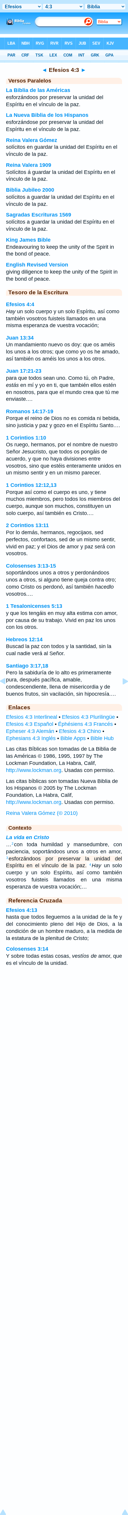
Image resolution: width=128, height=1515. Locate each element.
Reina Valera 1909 (28, 165)
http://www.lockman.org (33, 770)
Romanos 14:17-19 (29, 411)
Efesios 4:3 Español (29, 724)
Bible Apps (73, 738)
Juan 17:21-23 (23, 371)
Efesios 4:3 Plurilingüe (88, 717)
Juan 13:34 (20, 338)
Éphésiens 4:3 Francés (85, 724)
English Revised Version (37, 265)
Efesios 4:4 (20, 304)
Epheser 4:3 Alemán (30, 731)
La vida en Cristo (27, 837)
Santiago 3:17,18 (27, 666)
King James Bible (28, 240)
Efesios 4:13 (21, 910)
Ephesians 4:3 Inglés (31, 738)
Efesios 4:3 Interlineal (31, 717)
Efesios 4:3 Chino (80, 731)
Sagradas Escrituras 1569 (38, 215)
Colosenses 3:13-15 (31, 566)
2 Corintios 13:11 (27, 525)
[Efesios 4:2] (7, 694)
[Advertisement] (64, 1018)
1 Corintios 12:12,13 (31, 485)
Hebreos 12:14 (24, 639)
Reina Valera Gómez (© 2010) (42, 813)
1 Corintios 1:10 (26, 438)
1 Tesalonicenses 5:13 (34, 606)
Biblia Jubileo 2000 (30, 190)
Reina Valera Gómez (31, 140)
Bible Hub (102, 738)
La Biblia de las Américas (38, 90)
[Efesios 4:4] (120, 694)
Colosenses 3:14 (27, 949)
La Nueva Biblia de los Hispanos (47, 115)
